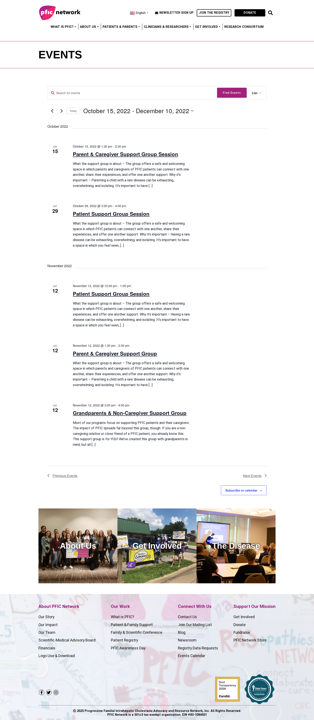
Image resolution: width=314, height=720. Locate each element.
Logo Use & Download (56, 656)
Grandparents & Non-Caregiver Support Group (129, 412)
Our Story (46, 617)
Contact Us (187, 617)
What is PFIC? (122, 617)
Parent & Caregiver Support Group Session (125, 154)
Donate (250, 13)
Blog (181, 632)
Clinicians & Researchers (166, 27)
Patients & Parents (120, 27)
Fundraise (241, 632)
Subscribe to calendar (241, 490)
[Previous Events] (52, 111)
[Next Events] (61, 111)
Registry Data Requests (198, 648)
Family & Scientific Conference (136, 632)
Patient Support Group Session (111, 213)
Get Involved (206, 27)
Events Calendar (191, 656)
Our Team (46, 632)
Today (73, 111)
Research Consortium (244, 27)
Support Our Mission (254, 606)
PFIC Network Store (250, 640)
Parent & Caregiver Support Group (115, 353)
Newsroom (187, 640)
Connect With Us (194, 606)
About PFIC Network (58, 606)
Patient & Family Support (132, 625)
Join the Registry (214, 13)
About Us (88, 27)
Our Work (120, 606)
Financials (46, 648)
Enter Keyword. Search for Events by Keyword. (53, 93)
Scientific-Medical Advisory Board (66, 640)
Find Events (232, 92)
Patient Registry (124, 640)
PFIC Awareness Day (128, 648)
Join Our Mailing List (195, 625)
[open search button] (270, 13)
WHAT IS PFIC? (62, 27)
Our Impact (48, 625)
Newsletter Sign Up (176, 12)
